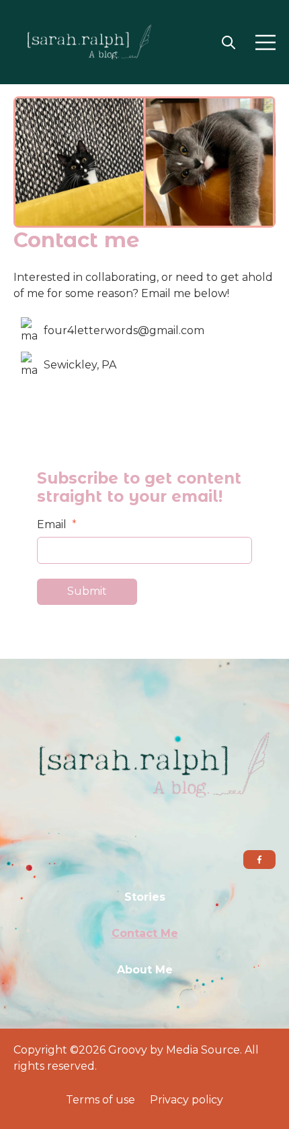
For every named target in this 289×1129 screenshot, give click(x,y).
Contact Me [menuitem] (145, 933)
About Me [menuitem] (145, 969)
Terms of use (100, 1099)
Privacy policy (186, 1099)
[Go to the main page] (84, 42)
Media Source (203, 1049)
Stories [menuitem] (144, 897)
